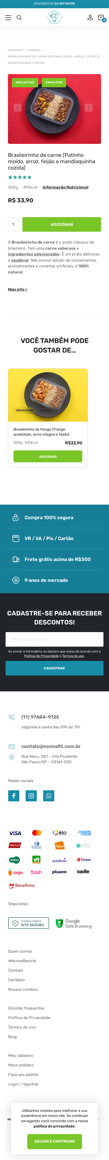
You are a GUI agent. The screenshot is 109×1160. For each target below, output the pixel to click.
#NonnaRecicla (22, 960)
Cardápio (16, 50)
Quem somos (20, 951)
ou (86, 17)
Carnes (34, 50)
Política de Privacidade (41, 656)
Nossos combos (23, 989)
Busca (19, 17)
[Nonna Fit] (54, 17)
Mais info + (17, 289)
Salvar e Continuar (54, 1141)
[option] (54, 109)
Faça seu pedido (23, 1074)
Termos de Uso (22, 1027)
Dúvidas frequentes (26, 1008)
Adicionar (62, 224)
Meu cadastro (20, 1055)
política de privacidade (54, 1126)
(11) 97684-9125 (40, 717)
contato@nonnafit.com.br (51, 746)
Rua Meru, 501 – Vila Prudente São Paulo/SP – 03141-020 (49, 759)
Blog (12, 1036)
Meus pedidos (21, 1065)
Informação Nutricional (65, 187)
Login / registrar (23, 1084)
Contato (15, 970)
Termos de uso (73, 656)
